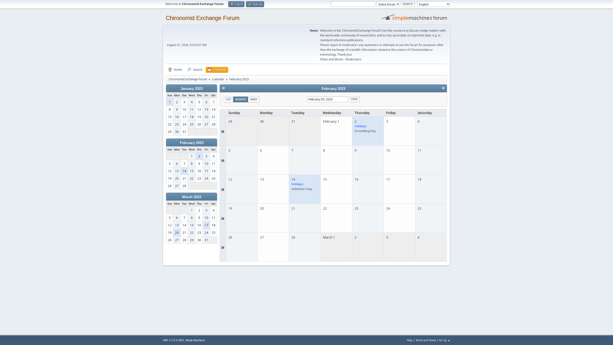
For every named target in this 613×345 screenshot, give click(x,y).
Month (240, 99)
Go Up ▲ (444, 340)
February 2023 (192, 143)
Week (253, 99)
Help (410, 340)
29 (230, 121)
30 (262, 121)
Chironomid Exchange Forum (202, 18)
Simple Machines (195, 340)
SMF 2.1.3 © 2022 (173, 340)
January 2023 (192, 89)
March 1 (329, 237)
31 (293, 121)
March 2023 (191, 197)
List (228, 99)
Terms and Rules (426, 340)
